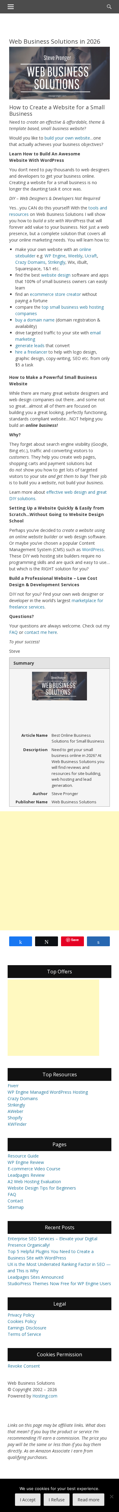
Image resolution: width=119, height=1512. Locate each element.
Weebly (75, 256)
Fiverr (13, 1086)
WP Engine (55, 256)
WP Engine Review (26, 1162)
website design (55, 275)
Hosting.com (44, 1396)
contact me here (40, 632)
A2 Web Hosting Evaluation (34, 1181)
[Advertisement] (59, 870)
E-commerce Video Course (34, 1169)
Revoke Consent (24, 1366)
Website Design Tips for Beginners (42, 1188)
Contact (15, 1201)
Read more (88, 1500)
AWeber (15, 1111)
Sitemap (16, 1207)
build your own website (67, 138)
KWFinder (17, 1124)
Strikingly (56, 262)
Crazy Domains (30, 262)
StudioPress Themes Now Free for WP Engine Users (59, 1283)
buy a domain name (35, 320)
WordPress (93, 549)
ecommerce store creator (55, 294)
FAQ (13, 632)
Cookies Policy (22, 1321)
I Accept (28, 1500)
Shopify (15, 1118)
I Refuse (57, 1500)
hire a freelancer (31, 352)
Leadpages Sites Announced (35, 1277)
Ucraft (91, 256)
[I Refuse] (111, 1496)
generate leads (30, 345)
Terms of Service (24, 1334)
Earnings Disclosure (27, 1328)
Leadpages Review (26, 1175)
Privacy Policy (21, 1315)
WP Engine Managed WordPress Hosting (48, 1092)
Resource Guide (23, 1156)
